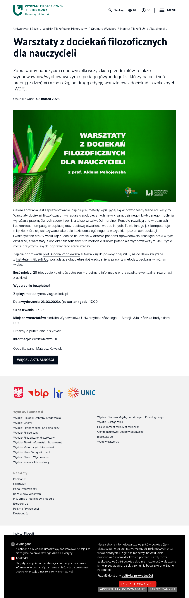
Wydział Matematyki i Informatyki (33, 447)
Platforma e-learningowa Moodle (33, 498)
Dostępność (20, 513)
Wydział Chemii (22, 423)
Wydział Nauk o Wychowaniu (31, 457)
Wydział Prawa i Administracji (31, 462)
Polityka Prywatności (26, 508)
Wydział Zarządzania (110, 422)
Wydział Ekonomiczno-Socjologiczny (36, 428)
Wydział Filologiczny (25, 432)
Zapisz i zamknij (162, 589)
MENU (171, 10)
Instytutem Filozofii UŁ (32, 259)
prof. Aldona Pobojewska (61, 254)
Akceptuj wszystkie (137, 584)
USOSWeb (20, 484)
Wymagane (23, 544)
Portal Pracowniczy (25, 489)
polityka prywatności (137, 575)
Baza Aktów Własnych (27, 494)
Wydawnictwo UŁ (45, 339)
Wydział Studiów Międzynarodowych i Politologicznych (131, 417)
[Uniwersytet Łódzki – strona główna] (41, 10)
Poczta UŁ (19, 479)
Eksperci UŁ (20, 503)
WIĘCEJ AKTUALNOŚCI (35, 360)
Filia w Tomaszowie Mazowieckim (118, 427)
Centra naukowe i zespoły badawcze (120, 431)
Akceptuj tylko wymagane (122, 589)
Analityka (22, 558)
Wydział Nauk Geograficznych (32, 452)
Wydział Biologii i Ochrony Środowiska (37, 418)
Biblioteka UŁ (105, 436)
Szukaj (118, 10)
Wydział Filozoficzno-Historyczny (34, 437)
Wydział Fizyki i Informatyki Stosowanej (37, 442)
